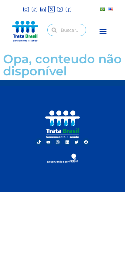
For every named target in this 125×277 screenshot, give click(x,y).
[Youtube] (48, 142)
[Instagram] (58, 142)
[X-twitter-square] (51, 9)
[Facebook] (86, 142)
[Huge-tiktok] (34, 9)
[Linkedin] (67, 142)
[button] (103, 31)
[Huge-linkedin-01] (43, 9)
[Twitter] (77, 142)
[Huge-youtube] (60, 9)
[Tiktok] (39, 142)
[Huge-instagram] (26, 9)
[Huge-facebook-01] (68, 9)
